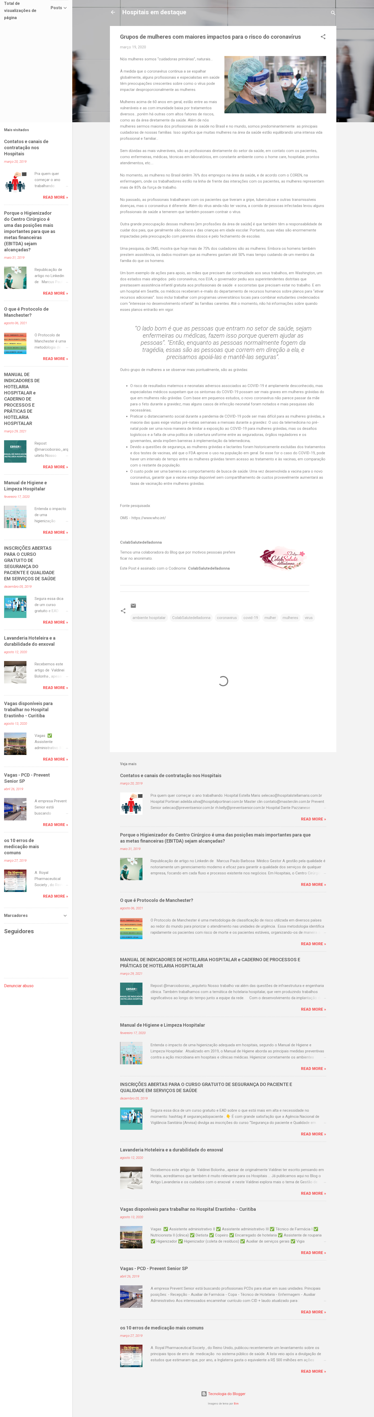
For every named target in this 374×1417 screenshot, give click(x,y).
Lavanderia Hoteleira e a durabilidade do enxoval (171, 1149)
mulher (270, 617)
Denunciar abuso (19, 985)
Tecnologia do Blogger (226, 1394)
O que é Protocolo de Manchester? (156, 900)
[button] (323, 38)
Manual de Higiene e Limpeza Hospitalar (162, 1025)
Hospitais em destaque (154, 12)
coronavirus (227, 617)
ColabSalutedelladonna (191, 617)
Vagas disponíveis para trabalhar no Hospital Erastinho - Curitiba (188, 1209)
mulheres (290, 617)
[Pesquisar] (333, 14)
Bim (236, 1403)
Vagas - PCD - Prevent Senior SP (154, 1268)
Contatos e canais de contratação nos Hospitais (170, 775)
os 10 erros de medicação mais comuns (162, 1327)
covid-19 (250, 617)
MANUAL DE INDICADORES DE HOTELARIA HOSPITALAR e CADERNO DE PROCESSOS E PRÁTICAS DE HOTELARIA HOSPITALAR (22, 399)
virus (309, 617)
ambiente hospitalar (149, 617)
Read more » (313, 819)
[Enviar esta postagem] (133, 607)
